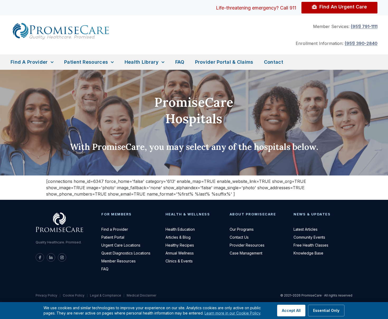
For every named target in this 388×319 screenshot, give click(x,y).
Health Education (180, 229)
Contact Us (239, 237)
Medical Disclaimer (141, 295)
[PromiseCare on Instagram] (62, 257)
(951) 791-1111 (364, 26)
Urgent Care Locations (120, 245)
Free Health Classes (311, 245)
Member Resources (118, 261)
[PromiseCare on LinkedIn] (51, 257)
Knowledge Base (308, 253)
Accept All (291, 310)
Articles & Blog (178, 237)
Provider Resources (247, 245)
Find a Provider (29, 62)
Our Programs (242, 229)
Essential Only (326, 310)
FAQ (179, 62)
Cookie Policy (73, 295)
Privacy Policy (46, 295)
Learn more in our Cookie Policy (232, 313)
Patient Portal (112, 237)
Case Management (246, 253)
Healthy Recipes (179, 245)
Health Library (142, 62)
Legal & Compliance (105, 295)
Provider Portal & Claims (224, 62)
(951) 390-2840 (361, 43)
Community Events (309, 237)
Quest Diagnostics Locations (125, 253)
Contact (273, 62)
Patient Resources (86, 62)
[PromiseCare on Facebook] (40, 257)
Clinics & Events (179, 261)
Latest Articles (306, 229)
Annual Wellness (179, 253)
